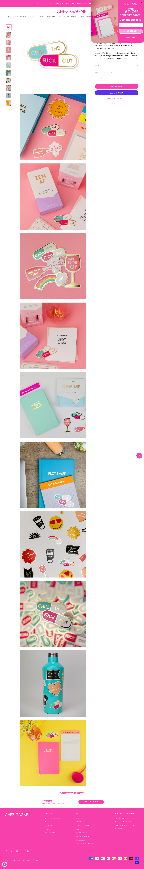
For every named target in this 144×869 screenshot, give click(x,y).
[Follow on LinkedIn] (28, 851)
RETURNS (79, 829)
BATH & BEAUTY (87, 16)
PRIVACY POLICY (82, 836)
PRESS (47, 822)
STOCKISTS (49, 825)
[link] (130, 4)
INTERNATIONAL (82, 833)
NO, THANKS (130, 37)
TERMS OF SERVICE (83, 825)
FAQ (78, 818)
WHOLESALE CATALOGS (124, 822)
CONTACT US (50, 833)
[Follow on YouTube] (17, 851)
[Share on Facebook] (102, 72)
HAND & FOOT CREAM (68, 16)
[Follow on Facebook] (6, 851)
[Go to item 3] (8, 42)
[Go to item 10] (8, 95)
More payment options (116, 98)
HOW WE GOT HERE (52, 818)
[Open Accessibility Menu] (4, 864)
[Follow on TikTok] (23, 851)
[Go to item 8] (8, 80)
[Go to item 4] (8, 50)
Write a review (91, 802)
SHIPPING (79, 822)
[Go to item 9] (8, 88)
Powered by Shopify (31, 860)
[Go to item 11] (8, 103)
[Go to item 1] (8, 27)
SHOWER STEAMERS (47, 16)
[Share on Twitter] (105, 72)
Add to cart (116, 86)
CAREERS (48, 829)
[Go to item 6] (8, 65)
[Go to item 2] (8, 35)
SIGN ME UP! (130, 31)
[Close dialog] (141, 2)
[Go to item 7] (8, 73)
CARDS (91, 3)
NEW (9, 16)
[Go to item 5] (8, 58)
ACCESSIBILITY (81, 840)
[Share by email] (111, 72)
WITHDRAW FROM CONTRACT (87, 844)
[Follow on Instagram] (12, 851)
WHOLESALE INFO (121, 818)
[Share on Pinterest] (108, 72)
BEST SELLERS (20, 16)
